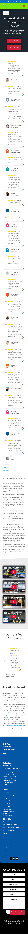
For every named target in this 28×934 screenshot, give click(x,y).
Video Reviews (6, 470)
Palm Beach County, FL (10, 780)
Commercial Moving (8, 806)
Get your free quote (17, 912)
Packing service (7, 798)
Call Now (14, 41)
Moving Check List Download (10, 824)
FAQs (4, 821)
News (4, 836)
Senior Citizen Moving (8, 811)
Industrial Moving (7, 815)
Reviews (5, 839)
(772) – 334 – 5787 (7, 746)
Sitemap (5, 850)
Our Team (5, 833)
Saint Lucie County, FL (10, 776)
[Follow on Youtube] (17, 858)
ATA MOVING (6, 467)
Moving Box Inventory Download (11, 827)
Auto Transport (7, 809)
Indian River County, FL (10, 778)
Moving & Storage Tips (8, 830)
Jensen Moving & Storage (16, 726)
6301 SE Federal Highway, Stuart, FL (11, 768)
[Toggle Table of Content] (6, 13)
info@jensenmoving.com (9, 749)
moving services (7, 715)
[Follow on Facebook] (11, 858)
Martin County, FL (9, 775)
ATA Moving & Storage (8, 845)
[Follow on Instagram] (14, 858)
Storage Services (7, 801)
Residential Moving (7, 803)
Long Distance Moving (8, 795)
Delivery (5, 813)
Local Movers (6, 792)
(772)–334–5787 (16, 1)
